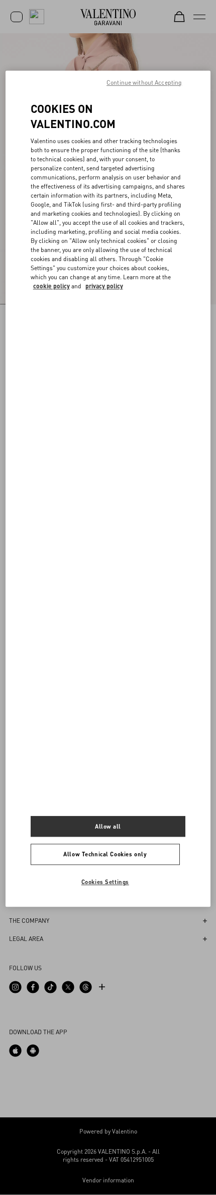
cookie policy (51, 286)
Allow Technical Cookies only (105, 854)
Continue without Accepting (144, 82)
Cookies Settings (105, 882)
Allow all (108, 826)
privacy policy (104, 286)
